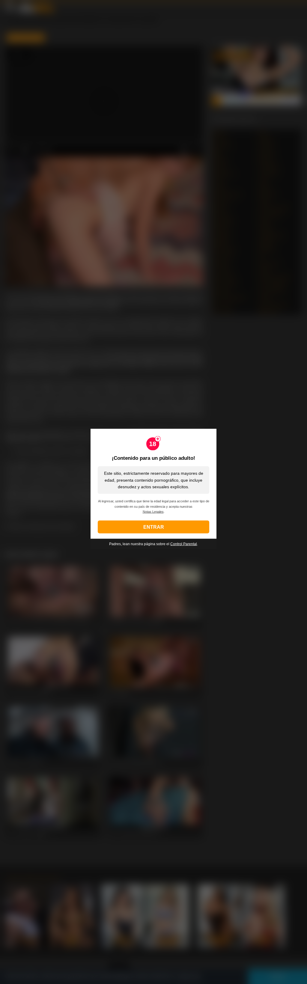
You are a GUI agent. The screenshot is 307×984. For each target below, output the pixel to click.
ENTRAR (153, 527)
